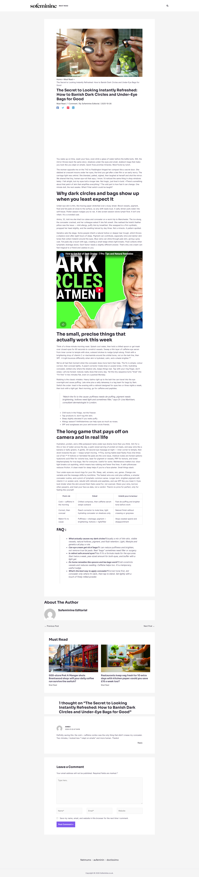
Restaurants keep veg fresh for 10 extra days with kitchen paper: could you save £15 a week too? (124, 678)
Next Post (149, 626)
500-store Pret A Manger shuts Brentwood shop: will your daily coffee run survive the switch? (71, 678)
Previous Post (51, 626)
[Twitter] (63, 107)
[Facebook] (58, 107)
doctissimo (113, 860)
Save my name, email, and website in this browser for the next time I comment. (94, 818)
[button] (168, 5)
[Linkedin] (73, 107)
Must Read (61, 103)
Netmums (85, 860)
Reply (140, 743)
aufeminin (99, 860)
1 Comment (72, 103)
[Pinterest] (68, 107)
